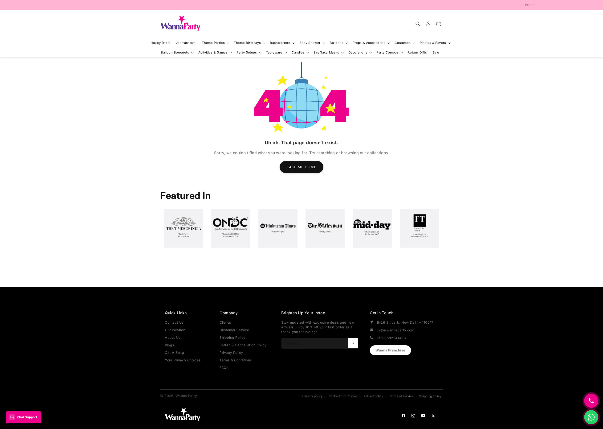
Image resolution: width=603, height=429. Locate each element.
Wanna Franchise (390, 350)
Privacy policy (312, 396)
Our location (175, 330)
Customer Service (234, 330)
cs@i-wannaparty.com (395, 330)
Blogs (169, 345)
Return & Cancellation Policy (243, 345)
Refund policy (373, 396)
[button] (418, 24)
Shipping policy (430, 396)
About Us (172, 337)
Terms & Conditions (236, 360)
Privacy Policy (231, 353)
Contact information (343, 396)
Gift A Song (174, 353)
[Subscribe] (353, 343)
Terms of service (401, 396)
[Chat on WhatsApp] (591, 417)
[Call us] (591, 401)
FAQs (224, 368)
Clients (225, 322)
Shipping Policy (232, 337)
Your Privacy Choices (182, 360)
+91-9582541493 (391, 338)
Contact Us (174, 322)
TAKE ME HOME (301, 167)
